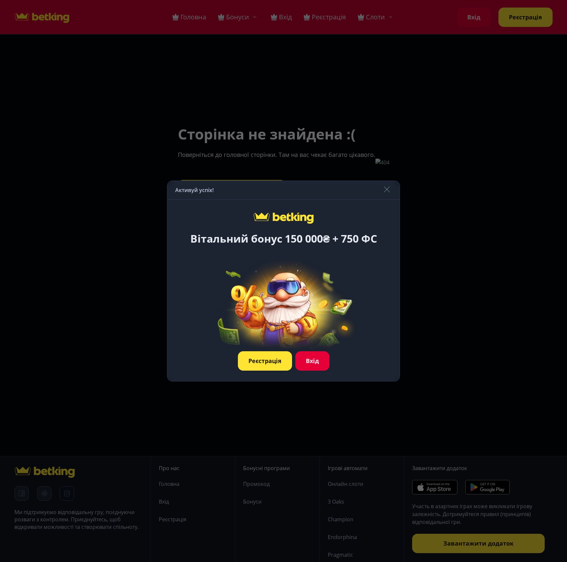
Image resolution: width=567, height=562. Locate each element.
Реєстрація (265, 361)
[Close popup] (387, 190)
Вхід (312, 361)
